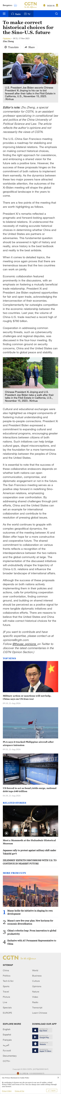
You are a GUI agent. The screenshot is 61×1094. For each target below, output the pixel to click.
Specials (7, 1007)
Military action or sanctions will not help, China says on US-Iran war (27, 697)
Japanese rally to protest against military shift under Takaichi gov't (29, 852)
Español (7, 1034)
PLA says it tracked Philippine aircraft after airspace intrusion (28, 743)
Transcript (37, 1007)
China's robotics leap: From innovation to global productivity (31, 932)
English (6, 1029)
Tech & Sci (8, 980)
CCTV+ (6, 1061)
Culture (36, 980)
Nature (35, 991)
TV (29, 14)
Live (5, 1002)
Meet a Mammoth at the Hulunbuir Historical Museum (29, 842)
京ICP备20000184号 (41, 1069)
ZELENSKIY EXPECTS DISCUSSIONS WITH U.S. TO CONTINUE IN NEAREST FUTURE (30, 862)
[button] (7, 833)
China (6, 970)
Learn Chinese (39, 1012)
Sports (6, 986)
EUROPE (7, 1012)
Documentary (10, 1055)
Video (35, 996)
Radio (18, 14)
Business (37, 975)
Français (7, 1039)
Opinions (36, 986)
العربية (6, 1045)
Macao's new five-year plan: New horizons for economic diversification (30, 922)
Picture (6, 996)
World (35, 970)
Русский (7, 1050)
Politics (6, 975)
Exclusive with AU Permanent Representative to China (31, 942)
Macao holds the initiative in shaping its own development (30, 912)
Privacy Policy (7, 1091)
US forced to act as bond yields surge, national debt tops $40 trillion (29, 790)
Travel (6, 991)
